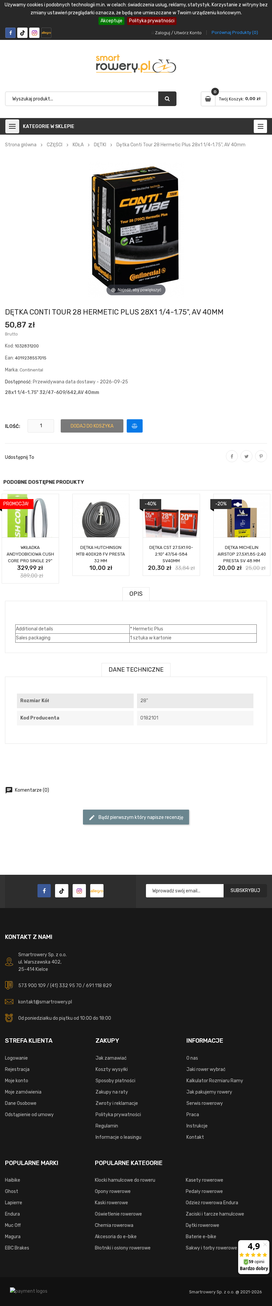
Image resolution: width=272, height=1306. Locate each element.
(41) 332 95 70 (66, 985)
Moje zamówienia (23, 1092)
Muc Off (13, 1225)
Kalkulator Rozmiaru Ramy (214, 1081)
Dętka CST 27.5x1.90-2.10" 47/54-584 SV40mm (171, 554)
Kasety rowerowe (204, 1180)
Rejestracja (17, 1069)
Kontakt (195, 1137)
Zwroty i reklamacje (117, 1103)
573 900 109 (32, 985)
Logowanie (16, 1058)
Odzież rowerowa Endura (212, 1203)
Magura (13, 1237)
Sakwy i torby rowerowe (211, 1248)
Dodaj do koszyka (92, 426)
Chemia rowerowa (114, 1225)
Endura (12, 1214)
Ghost (11, 1191)
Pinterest (261, 461)
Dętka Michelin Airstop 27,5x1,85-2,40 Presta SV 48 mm (242, 554)
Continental (31, 369)
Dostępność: (18, 382)
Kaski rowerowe (111, 1203)
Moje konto (16, 1081)
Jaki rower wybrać (206, 1069)
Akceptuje (111, 21)
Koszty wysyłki (112, 1069)
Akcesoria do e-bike (116, 1237)
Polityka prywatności (151, 21)
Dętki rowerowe (202, 1225)
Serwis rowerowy (204, 1103)
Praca (192, 1114)
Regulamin (107, 1126)
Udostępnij (232, 461)
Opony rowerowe (113, 1191)
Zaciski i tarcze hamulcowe (215, 1214)
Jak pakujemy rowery (209, 1092)
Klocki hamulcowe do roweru (125, 1180)
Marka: (12, 370)
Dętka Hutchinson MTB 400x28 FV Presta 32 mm (100, 554)
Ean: (9, 358)
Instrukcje (197, 1126)
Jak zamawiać (111, 1058)
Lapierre (13, 1203)
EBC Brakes (17, 1248)
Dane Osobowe (20, 1103)
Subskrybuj (245, 890)
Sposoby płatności (115, 1081)
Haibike (12, 1180)
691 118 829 (99, 985)
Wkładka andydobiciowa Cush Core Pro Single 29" (30, 554)
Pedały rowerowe (204, 1191)
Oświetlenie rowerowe (118, 1214)
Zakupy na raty (112, 1092)
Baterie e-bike (201, 1237)
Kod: (9, 346)
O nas (192, 1058)
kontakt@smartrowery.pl (45, 1002)
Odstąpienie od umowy (29, 1114)
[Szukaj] (167, 98)
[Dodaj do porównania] (135, 426)
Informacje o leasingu (118, 1137)
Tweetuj (246, 461)
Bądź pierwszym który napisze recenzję (136, 817)
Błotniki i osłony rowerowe (123, 1248)
